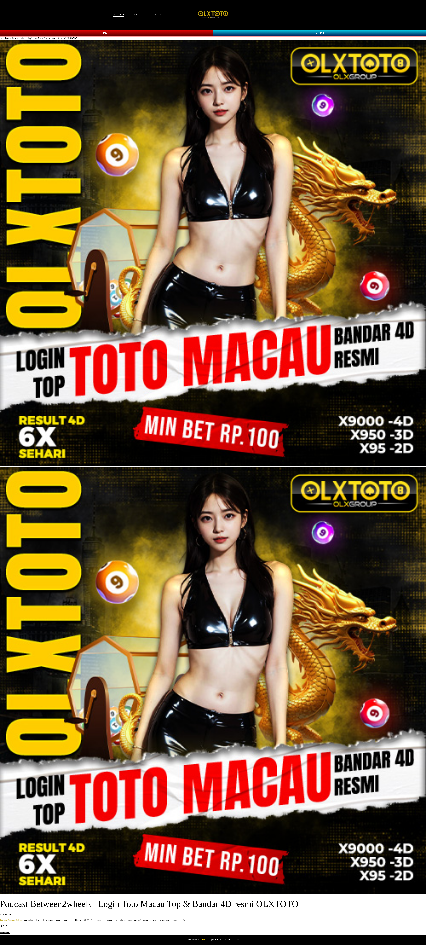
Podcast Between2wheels (11, 920)
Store (2, 38)
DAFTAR (319, 33)
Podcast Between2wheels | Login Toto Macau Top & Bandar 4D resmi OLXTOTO (41, 38)
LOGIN (106, 33)
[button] (5, 933)
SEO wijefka (206, 940)
